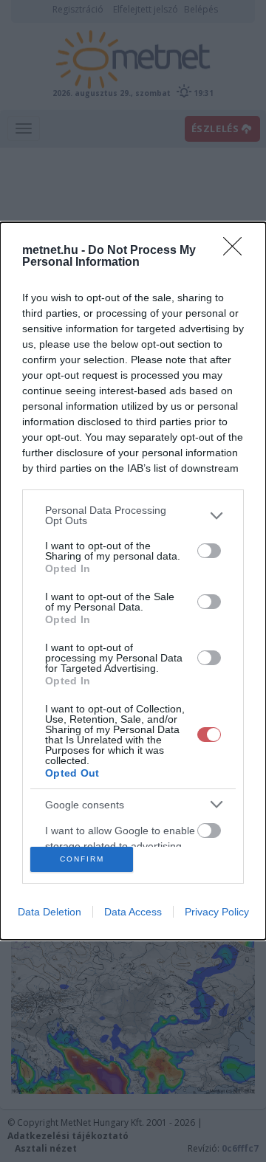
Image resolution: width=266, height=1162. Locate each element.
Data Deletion (49, 912)
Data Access (133, 912)
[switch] (209, 550)
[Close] (237, 251)
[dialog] (133, 580)
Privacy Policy (217, 912)
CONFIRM (82, 859)
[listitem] (133, 515)
